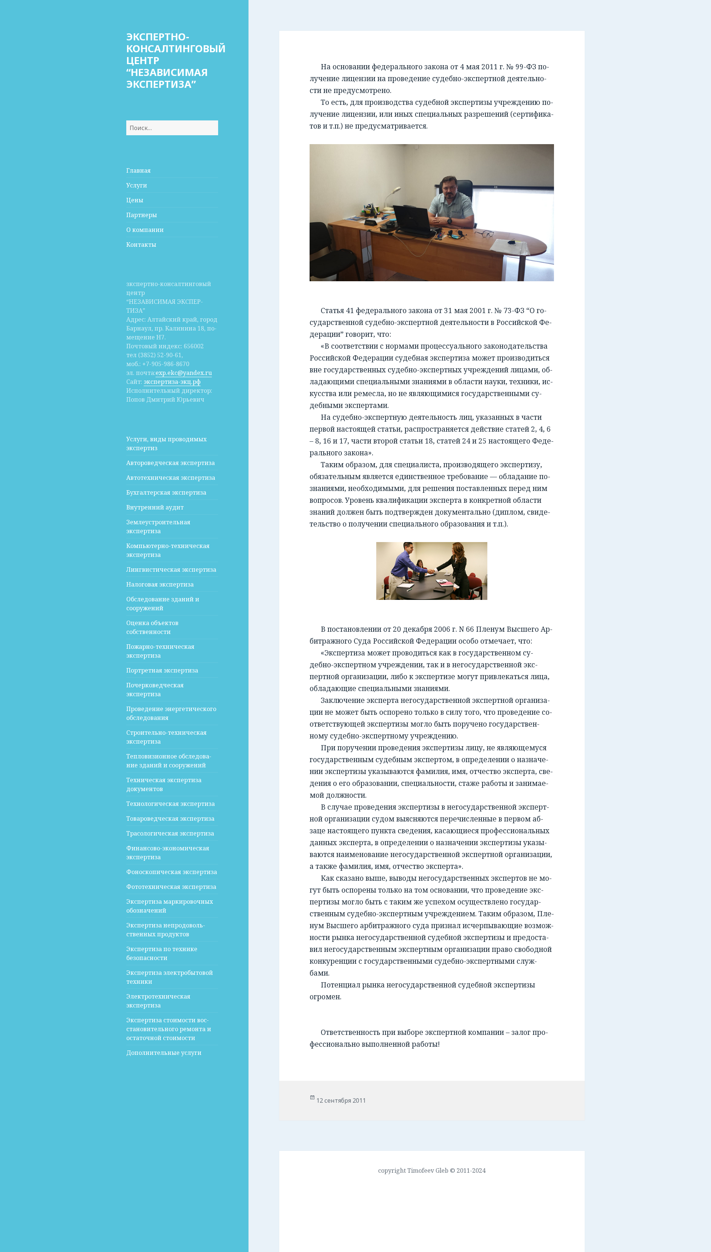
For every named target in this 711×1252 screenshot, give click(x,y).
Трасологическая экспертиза (170, 833)
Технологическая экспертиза (170, 804)
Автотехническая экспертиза (170, 478)
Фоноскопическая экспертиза (171, 872)
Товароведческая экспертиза (170, 818)
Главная (138, 170)
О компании (145, 230)
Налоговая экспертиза (160, 584)
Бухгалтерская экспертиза (166, 492)
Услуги (136, 185)
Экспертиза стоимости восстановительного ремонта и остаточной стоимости (168, 1029)
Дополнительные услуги (163, 1053)
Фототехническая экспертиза (171, 887)
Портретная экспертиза (162, 670)
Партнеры (141, 215)
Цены (134, 200)
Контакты (141, 244)
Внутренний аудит (155, 507)
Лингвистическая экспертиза (171, 569)
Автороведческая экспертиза (170, 463)
